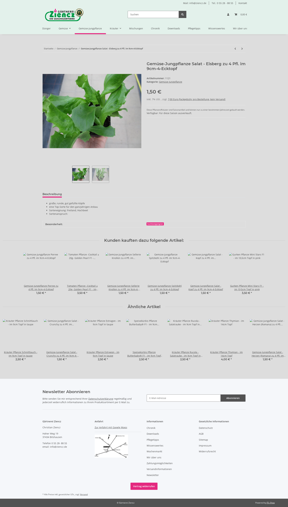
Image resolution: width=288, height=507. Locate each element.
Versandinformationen (159, 469)
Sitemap (203, 439)
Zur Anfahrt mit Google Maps (111, 427)
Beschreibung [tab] (52, 194)
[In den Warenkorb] (45, 60)
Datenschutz (206, 427)
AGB (201, 433)
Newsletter (153, 475)
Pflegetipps (194, 28)
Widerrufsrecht (207, 451)
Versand (84, 494)
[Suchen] (182, 14)
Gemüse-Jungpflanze (170, 81)
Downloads (174, 28)
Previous (8, 340)
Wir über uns (240, 28)
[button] (228, 14)
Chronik (155, 28)
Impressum (205, 445)
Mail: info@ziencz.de (194, 3)
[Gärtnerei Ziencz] (61, 14)
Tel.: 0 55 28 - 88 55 (222, 3)
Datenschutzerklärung (100, 398)
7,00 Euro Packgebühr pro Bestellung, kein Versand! (197, 99)
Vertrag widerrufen (144, 486)
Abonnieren (233, 398)
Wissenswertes (216, 28)
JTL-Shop (271, 502)
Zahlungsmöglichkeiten (160, 463)
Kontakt (242, 3)
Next (280, 340)
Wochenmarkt (154, 451)
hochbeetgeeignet (155, 224)
